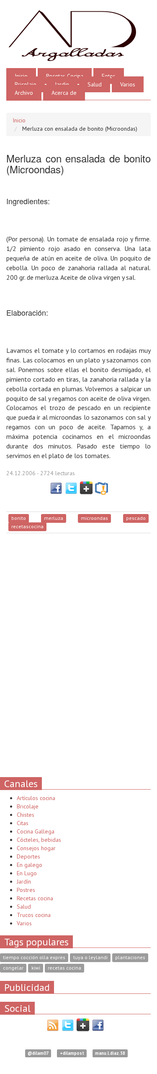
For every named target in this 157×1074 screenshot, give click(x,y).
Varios (127, 84)
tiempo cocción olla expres (34, 957)
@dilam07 (38, 1053)
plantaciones (130, 957)
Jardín (24, 881)
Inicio (21, 76)
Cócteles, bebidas (39, 839)
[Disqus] (78, 654)
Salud (95, 84)
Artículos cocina (36, 798)
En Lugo (27, 873)
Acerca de (64, 92)
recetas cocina (64, 968)
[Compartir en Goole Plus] (86, 487)
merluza (53, 518)
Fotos (109, 76)
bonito (18, 518)
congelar (13, 968)
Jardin (62, 84)
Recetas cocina (35, 898)
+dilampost (72, 1053)
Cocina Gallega (35, 831)
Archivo (24, 92)
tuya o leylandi (90, 957)
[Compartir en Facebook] (56, 487)
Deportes (28, 856)
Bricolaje (25, 84)
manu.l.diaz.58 (110, 1053)
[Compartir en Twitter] (71, 487)
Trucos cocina (34, 915)
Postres (26, 890)
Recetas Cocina (64, 76)
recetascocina (27, 527)
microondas (94, 518)
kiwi (35, 968)
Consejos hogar (36, 848)
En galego (29, 865)
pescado (136, 518)
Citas (22, 823)
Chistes (25, 814)
